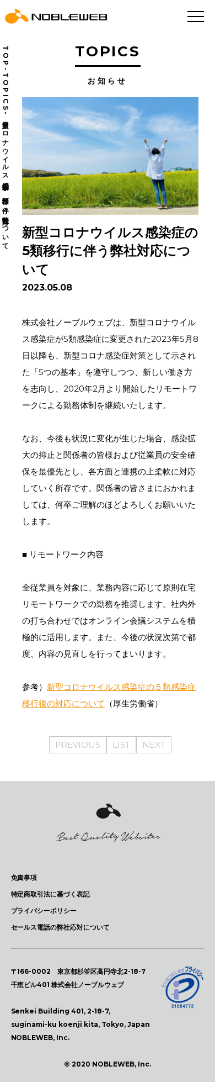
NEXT (153, 745)
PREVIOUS (77, 745)
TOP (6, 56)
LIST (121, 745)
